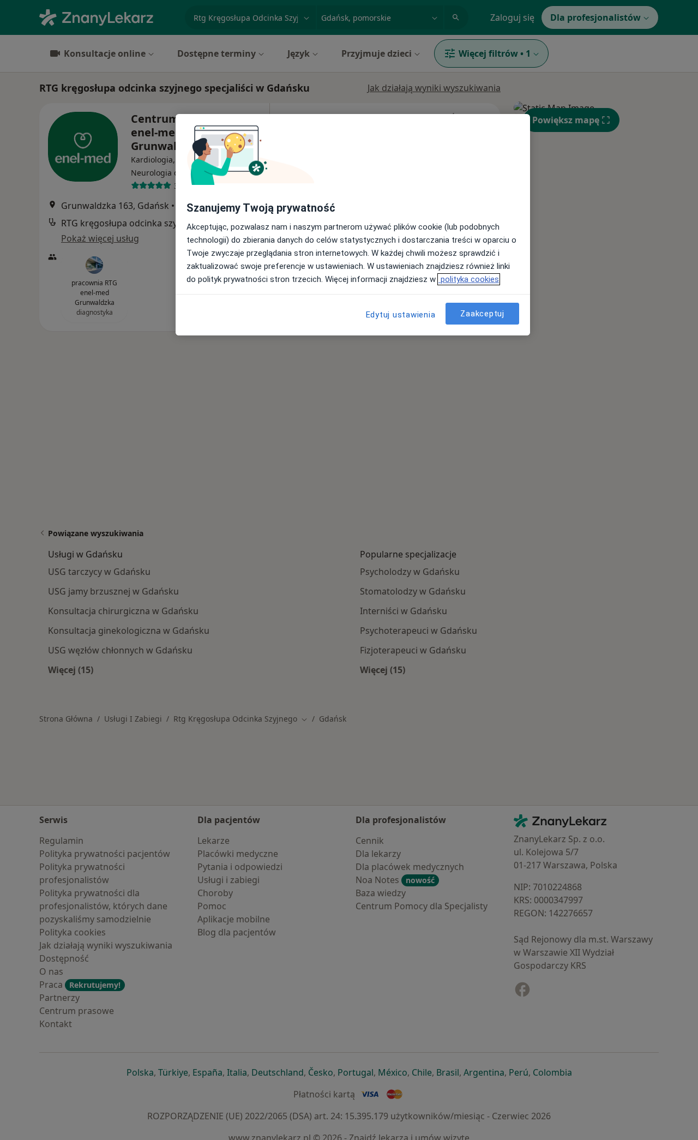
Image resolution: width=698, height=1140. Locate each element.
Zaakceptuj (482, 314)
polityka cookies (468, 279)
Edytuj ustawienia (401, 315)
